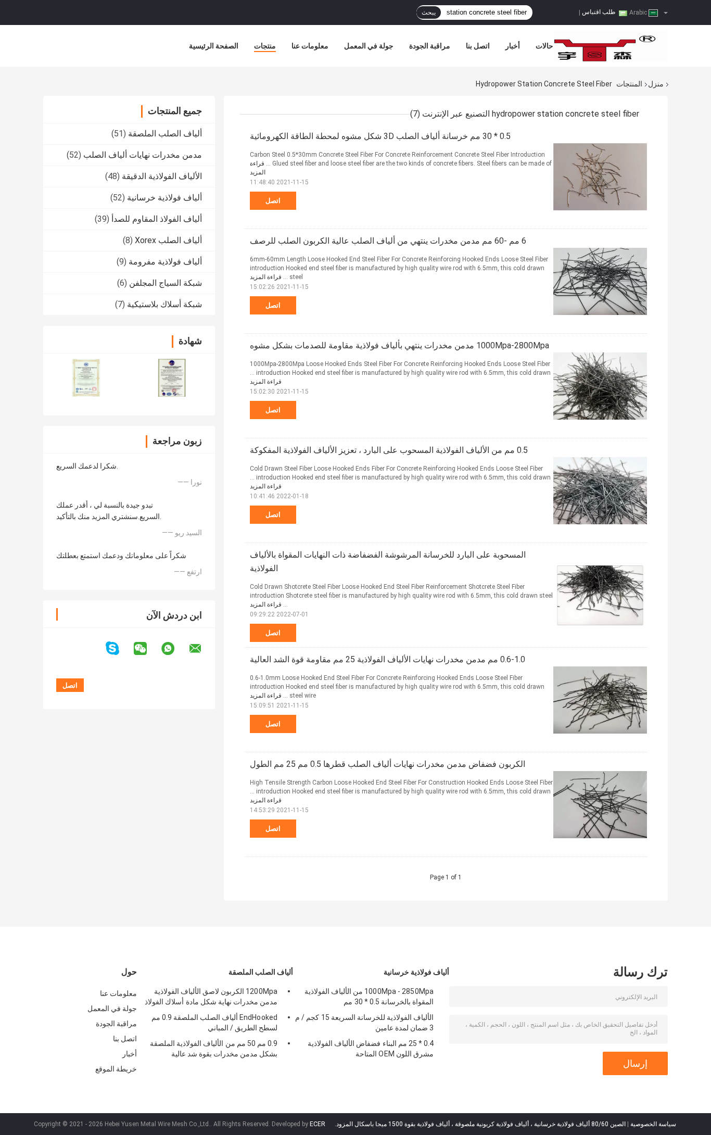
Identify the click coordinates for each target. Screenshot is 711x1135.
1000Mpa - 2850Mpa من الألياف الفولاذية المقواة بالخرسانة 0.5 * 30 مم (369, 996)
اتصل (273, 201)
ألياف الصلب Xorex (168, 240)
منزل (656, 84)
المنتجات (629, 84)
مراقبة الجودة (429, 46)
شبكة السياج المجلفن (165, 283)
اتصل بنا (478, 46)
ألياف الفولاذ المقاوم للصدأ (156, 219)
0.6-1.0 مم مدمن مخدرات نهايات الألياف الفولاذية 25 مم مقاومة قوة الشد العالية (387, 659)
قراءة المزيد (266, 277)
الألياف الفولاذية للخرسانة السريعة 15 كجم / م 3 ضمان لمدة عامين (364, 1022)
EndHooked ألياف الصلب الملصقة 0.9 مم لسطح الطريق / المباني (214, 1022)
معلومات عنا (309, 46)
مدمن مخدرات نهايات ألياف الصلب (142, 155)
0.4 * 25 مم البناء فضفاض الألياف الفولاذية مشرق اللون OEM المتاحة (371, 1048)
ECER (317, 1124)
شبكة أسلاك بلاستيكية (164, 304)
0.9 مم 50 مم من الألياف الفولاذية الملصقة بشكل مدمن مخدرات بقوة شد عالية (213, 1048)
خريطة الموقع (116, 1069)
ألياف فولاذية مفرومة (165, 262)
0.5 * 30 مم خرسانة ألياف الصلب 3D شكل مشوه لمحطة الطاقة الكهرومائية (380, 136)
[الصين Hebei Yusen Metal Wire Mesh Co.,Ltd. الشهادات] (86, 378)
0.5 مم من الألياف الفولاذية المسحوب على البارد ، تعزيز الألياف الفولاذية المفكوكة (389, 450)
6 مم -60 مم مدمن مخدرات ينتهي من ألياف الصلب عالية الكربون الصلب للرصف (388, 241)
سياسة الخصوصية (653, 1124)
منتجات (265, 46)
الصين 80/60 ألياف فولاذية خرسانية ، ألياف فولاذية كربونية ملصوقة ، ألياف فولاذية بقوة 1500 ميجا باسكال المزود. (479, 1124)
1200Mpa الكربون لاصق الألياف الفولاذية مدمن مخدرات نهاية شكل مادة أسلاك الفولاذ (211, 996)
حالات (544, 46)
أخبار (512, 46)
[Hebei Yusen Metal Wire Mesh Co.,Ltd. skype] (119, 648)
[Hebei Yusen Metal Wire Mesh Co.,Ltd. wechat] (147, 649)
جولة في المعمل (368, 46)
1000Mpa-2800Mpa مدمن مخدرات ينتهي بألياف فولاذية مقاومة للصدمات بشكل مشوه (399, 345)
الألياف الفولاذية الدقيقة (162, 176)
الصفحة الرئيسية (213, 46)
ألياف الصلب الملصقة (165, 133)
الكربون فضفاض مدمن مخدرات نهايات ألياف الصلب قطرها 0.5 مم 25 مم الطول (387, 764)
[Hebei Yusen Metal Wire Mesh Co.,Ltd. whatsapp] (174, 649)
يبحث (429, 12)
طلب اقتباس (599, 12)
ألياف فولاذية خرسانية (164, 198)
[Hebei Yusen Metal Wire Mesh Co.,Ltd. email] (202, 649)
